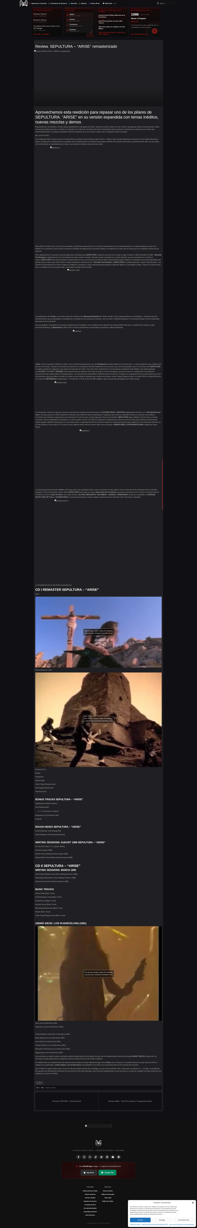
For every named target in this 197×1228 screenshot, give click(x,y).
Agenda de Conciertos (90, 1201)
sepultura (39, 1083)
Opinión (84, 3)
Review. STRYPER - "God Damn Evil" (67, 1101)
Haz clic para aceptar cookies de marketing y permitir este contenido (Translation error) (98, 632)
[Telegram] (118, 1157)
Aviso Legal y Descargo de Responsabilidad (181, 1224)
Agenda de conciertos (39, 3)
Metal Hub (108, 3)
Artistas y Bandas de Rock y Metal (46, 43)
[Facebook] (78, 1157)
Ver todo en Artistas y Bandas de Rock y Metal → (111, 33)
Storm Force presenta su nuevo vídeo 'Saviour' (110, 22)
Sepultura (89, 43)
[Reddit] (101, 1157)
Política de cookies (135, 1224)
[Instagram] (84, 1157)
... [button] (115, 3)
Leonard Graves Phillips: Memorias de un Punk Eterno (111, 16)
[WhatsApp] (90, 1157)
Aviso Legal (107, 1197)
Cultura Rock (95, 3)
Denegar (162, 1220)
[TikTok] (95, 1157)
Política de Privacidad (107, 1194)
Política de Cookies (107, 1201)
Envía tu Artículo (108, 1191)
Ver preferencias (183, 1220)
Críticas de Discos (90, 1194)
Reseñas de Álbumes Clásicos (75, 43)
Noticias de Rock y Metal (90, 1191)
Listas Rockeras (90, 1215)
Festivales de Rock (90, 1204)
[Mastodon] (107, 1157)
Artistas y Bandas (90, 1197)
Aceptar (140, 1220)
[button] (193, 1203)
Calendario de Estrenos (59, 3)
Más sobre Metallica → (140, 34)
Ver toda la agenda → (42, 34)
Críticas (61, 43)
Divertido (74, 3)
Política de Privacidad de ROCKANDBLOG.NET (154, 1224)
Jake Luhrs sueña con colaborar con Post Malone (111, 27)
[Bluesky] (113, 1157)
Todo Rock (96, 43)
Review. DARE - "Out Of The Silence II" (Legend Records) (129, 1101)
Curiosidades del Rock (90, 1211)
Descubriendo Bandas (90, 1208)
